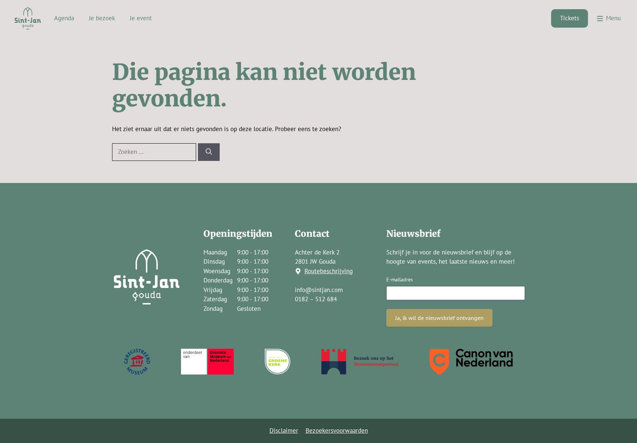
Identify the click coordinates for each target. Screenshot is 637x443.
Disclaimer (283, 430)
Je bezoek (102, 18)
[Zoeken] (209, 152)
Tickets (569, 18)
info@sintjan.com (319, 290)
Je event (141, 18)
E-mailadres (399, 279)
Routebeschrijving (328, 271)
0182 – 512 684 (316, 299)
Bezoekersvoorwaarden (337, 430)
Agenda (64, 18)
